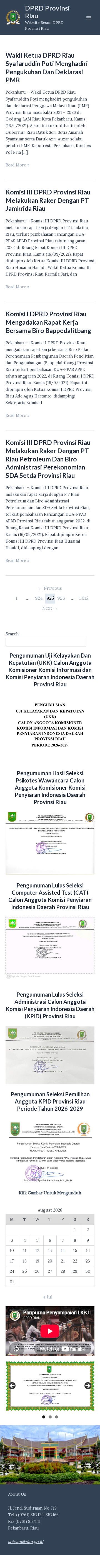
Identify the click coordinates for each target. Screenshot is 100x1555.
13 (50, 1250)
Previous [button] (12, 1386)
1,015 (83, 598)
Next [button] (87, 1386)
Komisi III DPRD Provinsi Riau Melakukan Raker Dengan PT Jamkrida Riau (48, 200)
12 (37, 1250)
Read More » (17, 165)
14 (63, 1250)
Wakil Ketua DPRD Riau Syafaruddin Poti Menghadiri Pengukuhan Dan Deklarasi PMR (47, 67)
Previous (50, 588)
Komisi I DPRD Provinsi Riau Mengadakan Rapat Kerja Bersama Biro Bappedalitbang (48, 322)
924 (39, 598)
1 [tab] (43, 1416)
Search (12, 634)
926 (61, 598)
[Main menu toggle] (88, 18)
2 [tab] (50, 1416)
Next (50, 608)
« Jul (47, 1297)
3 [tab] (56, 1416)
